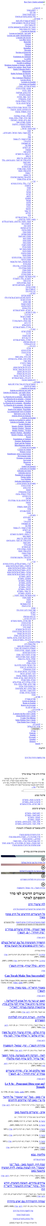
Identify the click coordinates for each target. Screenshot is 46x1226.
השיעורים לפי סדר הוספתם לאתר (24, 23)
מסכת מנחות (26, 272)
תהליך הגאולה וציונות (23, 101)
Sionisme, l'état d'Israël (22, 61)
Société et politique (24, 63)
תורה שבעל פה (25, 604)
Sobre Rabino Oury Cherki (25, 720)
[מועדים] (29, 515)
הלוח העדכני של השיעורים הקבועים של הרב (29, 909)
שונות (29, 513)
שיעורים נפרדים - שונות (27, 86)
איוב (29, 215)
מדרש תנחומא (26, 228)
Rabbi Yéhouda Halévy (22, 69)
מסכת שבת (27, 232)
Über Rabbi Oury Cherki (26, 722)
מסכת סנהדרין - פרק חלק (22, 266)
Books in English (29, 703)
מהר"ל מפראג (31, 312)
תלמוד (28, 600)
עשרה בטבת (26, 553)
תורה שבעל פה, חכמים (27, 276)
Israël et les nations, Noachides (19, 409)
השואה (28, 502)
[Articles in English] (21, 418)
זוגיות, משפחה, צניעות (23, 112)
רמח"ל (33, 329)
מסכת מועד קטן (25, 249)
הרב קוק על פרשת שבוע (22, 367)
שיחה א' (42, 955)
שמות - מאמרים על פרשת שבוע (19, 568)
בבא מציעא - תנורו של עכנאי (20, 262)
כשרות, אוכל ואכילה (28, 680)
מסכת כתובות (26, 253)
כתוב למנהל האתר (29, 14)
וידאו (28, 1012)
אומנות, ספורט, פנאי (23, 122)
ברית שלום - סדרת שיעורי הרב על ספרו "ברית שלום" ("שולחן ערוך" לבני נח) (23, 1034)
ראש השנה (27, 162)
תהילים (28, 213)
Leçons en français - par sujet (20, 33)
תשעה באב (27, 536)
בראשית (28, 185)
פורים (29, 559)
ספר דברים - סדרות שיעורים (30, 804)
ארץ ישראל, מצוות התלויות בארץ (19, 107)
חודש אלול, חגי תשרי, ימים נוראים (18, 540)
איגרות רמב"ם (26, 300)
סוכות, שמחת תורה (24, 549)
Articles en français (28, 388)
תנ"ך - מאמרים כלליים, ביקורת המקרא (17, 564)
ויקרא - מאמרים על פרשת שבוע (19, 570)
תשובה (28, 490)
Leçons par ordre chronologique (19, 36)
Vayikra (28, 46)
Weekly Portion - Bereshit (21, 426)
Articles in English (29, 418)
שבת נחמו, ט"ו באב (24, 158)
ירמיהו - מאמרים (25, 587)
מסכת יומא (27, 238)
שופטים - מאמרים (24, 578)
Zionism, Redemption (23, 441)
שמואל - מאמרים (25, 581)
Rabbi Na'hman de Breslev (21, 74)
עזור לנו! (33, 12)
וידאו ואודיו (41, 937)
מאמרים (37, 382)
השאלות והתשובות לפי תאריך (25, 648)
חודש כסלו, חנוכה (24, 171)
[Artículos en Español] (19, 469)
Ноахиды (27, 462)
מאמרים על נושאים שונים (26, 483)
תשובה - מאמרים (34, 819)
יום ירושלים (27, 147)
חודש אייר (27, 141)
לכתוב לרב (36, 724)
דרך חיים (27, 323)
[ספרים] (35, 697)
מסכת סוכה (27, 240)
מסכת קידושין (26, 259)
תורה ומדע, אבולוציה (23, 93)
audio (21, 983)
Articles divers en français (21, 416)
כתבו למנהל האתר (23, 1215)
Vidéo (17, 1092)
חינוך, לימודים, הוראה (28, 673)
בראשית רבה (26, 224)
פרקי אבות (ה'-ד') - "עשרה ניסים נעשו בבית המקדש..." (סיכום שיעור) (24, 838)
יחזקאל (28, 209)
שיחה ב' (42, 961)
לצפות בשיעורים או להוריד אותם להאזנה (30, 922)
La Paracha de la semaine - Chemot (18, 399)
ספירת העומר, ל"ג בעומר (22, 139)
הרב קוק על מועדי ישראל (22, 369)
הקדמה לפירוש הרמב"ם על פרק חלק (18, 297)
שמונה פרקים (26, 295)
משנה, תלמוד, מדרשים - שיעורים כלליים (16, 221)
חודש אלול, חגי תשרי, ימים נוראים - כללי (16, 160)
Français (32, 733)
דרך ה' (28, 333)
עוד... (34, 787)
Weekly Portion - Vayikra (21, 431)
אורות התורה (26, 352)
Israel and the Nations (23, 443)
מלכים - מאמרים (25, 583)
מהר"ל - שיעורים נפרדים (22, 327)
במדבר (28, 192)
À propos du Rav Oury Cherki (24, 714)
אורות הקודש (26, 350)
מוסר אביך (27, 361)
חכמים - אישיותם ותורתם (22, 285)
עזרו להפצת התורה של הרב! (23, 1211)
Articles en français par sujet (20, 390)
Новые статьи (25, 452)
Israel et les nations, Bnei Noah (19, 67)
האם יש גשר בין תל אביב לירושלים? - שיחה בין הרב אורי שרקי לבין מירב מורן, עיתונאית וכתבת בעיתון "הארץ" (23, 1004)
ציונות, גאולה (31, 663)
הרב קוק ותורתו (30, 619)
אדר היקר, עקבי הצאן (23, 357)
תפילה (33, 608)
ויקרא (29, 190)
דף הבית (37, 8)
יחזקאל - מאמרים (24, 589)
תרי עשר (28, 211)
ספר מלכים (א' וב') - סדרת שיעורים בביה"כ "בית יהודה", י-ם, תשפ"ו (25, 1072)
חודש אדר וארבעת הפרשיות (20, 177)
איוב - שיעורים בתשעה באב (30, 1112)
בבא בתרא (27, 264)
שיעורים (37, 19)
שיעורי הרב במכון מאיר (27, 29)
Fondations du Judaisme (22, 407)
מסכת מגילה (26, 247)
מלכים (28, 202)
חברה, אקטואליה (25, 99)
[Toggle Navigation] (44, 4)
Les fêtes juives (25, 40)
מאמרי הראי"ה (25, 363)
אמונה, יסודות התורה (23, 88)
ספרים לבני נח (31, 707)
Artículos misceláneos (23, 481)
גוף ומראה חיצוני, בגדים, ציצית (25, 678)
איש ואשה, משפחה (24, 507)
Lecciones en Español (27, 84)
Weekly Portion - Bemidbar (20, 433)
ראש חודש (27, 517)
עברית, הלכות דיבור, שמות (26, 654)
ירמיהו (28, 207)
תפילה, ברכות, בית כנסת (27, 659)
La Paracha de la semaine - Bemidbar (17, 403)
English (33, 735)
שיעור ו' (42, 1147)
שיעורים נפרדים (39, 1159)
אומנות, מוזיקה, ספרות (28, 693)
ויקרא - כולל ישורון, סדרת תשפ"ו (27, 965)
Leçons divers (26, 80)
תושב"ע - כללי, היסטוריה (22, 278)
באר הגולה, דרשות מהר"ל (21, 321)
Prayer (28, 437)
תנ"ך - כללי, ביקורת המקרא (21, 183)
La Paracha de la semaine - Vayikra (18, 401)
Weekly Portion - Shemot (21, 428)
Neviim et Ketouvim (23, 52)
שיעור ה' (42, 1141)
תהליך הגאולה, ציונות (23, 494)
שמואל (28, 200)
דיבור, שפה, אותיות (24, 97)
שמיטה (28, 498)
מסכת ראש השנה (24, 236)
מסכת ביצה (27, 243)
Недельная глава (24, 456)
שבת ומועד (32, 661)
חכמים (28, 602)
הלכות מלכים (26, 306)
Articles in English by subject (20, 420)
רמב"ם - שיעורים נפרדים (22, 310)
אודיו (6, 955)
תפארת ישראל (25, 316)
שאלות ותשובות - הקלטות (21, 124)
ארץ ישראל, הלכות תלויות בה (25, 665)
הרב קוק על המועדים (23, 629)
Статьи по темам (24, 450)
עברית (33, 731)
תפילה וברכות (31, 287)
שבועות (28, 150)
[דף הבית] (33, 8)
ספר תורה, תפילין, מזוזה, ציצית (20, 118)
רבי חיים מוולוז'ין (30, 344)
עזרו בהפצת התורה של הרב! (35, 757)
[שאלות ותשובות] (28, 642)
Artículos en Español (28, 469)
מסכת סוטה (26, 255)
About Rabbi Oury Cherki (26, 716)
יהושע (29, 196)
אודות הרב (36, 709)
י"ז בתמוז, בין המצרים (23, 154)
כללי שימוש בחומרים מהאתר (25, 16)
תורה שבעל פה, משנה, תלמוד (25, 595)
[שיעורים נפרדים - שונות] (18, 86)
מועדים (33, 515)
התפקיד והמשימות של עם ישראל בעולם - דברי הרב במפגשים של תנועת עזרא (23, 944)
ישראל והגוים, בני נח (23, 103)
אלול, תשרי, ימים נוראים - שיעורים (27, 821)
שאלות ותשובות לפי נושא (26, 646)
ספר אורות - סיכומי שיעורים (21, 621)
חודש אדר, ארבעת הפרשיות (20, 557)
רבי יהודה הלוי (30, 291)
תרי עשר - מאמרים (24, 591)
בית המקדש (26, 496)
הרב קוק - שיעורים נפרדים (21, 378)
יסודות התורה (26, 485)
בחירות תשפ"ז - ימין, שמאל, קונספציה (24, 1045)
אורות (29, 348)
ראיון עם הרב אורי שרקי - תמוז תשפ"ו (26, 841)
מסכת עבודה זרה (25, 268)
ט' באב (28, 156)
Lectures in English (28, 82)
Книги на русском (28, 705)
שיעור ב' (42, 1125)
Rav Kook (27, 76)
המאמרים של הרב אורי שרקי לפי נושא (22, 384)
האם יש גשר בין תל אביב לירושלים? (32, 871)
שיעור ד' (42, 1135)
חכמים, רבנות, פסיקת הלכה (26, 657)
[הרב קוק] (29, 346)
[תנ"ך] (31, 562)
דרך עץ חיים (26, 338)
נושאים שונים (26, 126)
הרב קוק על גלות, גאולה (22, 635)
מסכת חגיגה (26, 251)
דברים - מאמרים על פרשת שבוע (19, 574)
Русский (32, 737)
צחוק (29, 509)
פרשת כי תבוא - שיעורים (31, 800)
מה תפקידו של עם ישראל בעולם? (33, 862)
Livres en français (29, 701)
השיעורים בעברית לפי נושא (26, 21)
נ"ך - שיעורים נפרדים (23, 217)
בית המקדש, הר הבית (28, 667)
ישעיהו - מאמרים (25, 585)
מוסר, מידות (26, 90)
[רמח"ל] (30, 329)
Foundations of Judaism (22, 439)
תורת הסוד (27, 281)
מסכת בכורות (26, 274)
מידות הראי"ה (26, 625)
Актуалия (27, 460)
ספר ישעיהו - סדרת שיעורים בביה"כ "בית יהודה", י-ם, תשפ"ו (25, 931)
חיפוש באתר (31, 10)
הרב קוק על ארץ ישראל (22, 376)
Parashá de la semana (23, 475)
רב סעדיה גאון (30, 289)
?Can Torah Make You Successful (25, 975)
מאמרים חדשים (30, 386)
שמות (29, 188)
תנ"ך (34, 181)
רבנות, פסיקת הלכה (24, 283)
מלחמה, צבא (38, 1154)
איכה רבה (27, 226)
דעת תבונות (26, 335)
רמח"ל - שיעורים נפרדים (22, 340)
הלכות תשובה (26, 304)
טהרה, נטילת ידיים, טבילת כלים (24, 682)
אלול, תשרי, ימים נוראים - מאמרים (27, 824)
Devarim (27, 50)
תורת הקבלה (26, 606)
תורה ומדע (27, 488)
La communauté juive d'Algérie (19, 412)
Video (15, 983)
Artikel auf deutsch (28, 466)
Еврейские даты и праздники (19, 454)
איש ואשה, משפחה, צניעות (26, 676)
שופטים (28, 198)
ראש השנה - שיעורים (32, 813)
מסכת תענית (26, 245)
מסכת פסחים (26, 234)
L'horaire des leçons (23, 38)
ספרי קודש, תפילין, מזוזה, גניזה (25, 684)
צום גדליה (27, 164)
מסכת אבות (26, 270)
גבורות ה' (27, 314)
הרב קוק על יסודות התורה (21, 631)
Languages (35, 729)
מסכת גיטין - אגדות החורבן (21, 257)
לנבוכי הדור (27, 365)
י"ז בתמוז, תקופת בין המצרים (20, 534)
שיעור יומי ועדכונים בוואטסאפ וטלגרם (22, 27)
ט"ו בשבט (27, 175)
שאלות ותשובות (34, 642)
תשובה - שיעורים (34, 817)
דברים (28, 194)
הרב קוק (33, 346)
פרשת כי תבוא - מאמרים (31, 802)
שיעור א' (42, 1121)
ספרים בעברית (30, 699)
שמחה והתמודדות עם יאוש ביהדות (26, 1201)
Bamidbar (27, 48)
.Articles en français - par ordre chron (17, 393)
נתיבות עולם (26, 325)
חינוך (29, 114)
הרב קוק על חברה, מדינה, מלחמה (19, 638)
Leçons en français (29, 31)
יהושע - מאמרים (25, 576)
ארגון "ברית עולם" (33, 726)
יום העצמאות (26, 143)
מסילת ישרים (26, 331)
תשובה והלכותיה (25, 95)
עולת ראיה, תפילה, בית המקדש (19, 359)
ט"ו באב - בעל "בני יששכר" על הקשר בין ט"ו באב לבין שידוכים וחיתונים (24, 1098)
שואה (29, 105)
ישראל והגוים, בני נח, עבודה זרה (19, 500)
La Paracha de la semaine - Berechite (17, 397)
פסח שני (28, 145)
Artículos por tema (24, 471)
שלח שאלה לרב (30, 644)
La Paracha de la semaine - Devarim (17, 405)
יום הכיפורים (26, 166)
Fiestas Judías (26, 477)
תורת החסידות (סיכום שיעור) (29, 835)
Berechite (27, 42)
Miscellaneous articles (23, 445)
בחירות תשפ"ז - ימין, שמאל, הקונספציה (31, 888)
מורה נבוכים (26, 308)
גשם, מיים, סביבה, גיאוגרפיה (21, 120)
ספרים (38, 697)
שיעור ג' (42, 1129)
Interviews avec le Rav (22, 414)
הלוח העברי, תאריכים (28, 690)
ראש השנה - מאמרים (32, 815)
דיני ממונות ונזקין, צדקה (27, 686)
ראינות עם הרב (25, 511)
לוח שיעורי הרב (30, 25)
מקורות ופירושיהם (29, 652)
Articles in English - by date (20, 422)
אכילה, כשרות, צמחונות (22, 116)
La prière (27, 59)
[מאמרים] (33, 382)
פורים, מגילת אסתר (24, 179)
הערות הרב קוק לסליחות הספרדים (32, 879)
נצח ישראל (27, 319)
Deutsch (32, 741)
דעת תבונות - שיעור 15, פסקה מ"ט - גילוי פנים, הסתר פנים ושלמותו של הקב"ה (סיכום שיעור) (21, 844)
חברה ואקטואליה (25, 492)
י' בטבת (28, 173)
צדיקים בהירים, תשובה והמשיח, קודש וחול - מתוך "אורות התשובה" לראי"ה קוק (24, 1186)
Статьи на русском (28, 447)
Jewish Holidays (25, 424)
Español (33, 739)
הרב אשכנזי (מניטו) (29, 380)
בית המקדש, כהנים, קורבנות (21, 109)
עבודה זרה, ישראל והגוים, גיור (25, 671)
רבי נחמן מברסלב (29, 342)
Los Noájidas (26, 479)
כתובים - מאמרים (24, 593)
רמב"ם (33, 293)
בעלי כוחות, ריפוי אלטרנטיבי (25, 688)
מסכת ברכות (26, 230)
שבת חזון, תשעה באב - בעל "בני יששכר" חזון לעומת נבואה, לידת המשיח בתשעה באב (23, 1167)
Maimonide (26, 71)
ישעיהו (28, 205)
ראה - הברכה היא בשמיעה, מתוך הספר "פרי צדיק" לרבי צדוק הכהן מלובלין (23, 1057)
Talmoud (27, 55)
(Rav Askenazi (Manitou (22, 78)
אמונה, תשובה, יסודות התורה (25, 650)
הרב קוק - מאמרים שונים (22, 640)
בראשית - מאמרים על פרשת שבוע (18, 566)
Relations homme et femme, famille (18, 65)
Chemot (28, 44)
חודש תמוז (27, 152)
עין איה (28, 355)
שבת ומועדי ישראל (29, 128)
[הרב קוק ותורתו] (23, 619)
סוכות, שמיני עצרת (24, 169)
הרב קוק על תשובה (24, 371)
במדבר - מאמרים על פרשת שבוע (19, 572)
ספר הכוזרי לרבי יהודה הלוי (26, 610)
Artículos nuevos (24, 473)
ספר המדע (27, 302)
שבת (29, 131)
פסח (29, 137)
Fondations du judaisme (22, 57)
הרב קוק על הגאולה (24, 374)
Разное (28, 464)
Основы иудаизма (24, 458)
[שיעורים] (33, 19)
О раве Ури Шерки (28, 718)
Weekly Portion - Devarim (21, 435)
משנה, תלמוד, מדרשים (27, 219)
